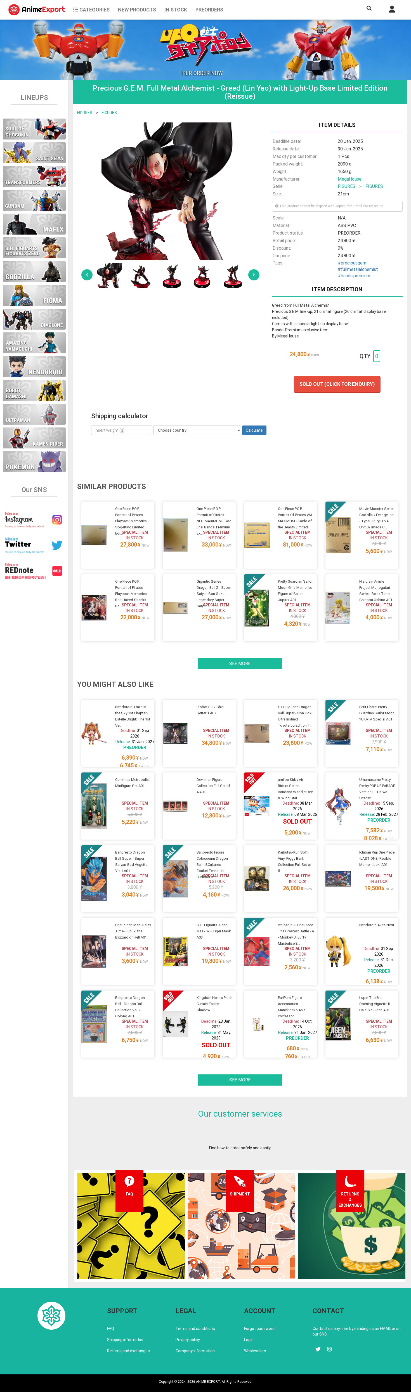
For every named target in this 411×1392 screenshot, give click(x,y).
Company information (195, 1351)
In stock (175, 10)
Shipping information (126, 1339)
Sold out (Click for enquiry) (337, 384)
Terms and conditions (195, 1328)
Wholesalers (255, 1351)
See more (240, 663)
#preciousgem (352, 263)
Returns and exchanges (128, 1351)
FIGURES (84, 112)
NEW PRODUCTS (137, 10)
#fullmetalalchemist (358, 269)
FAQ (110, 1328)
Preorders (209, 10)
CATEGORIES (94, 10)
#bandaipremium (354, 275)
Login (249, 1339)
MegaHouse (350, 179)
